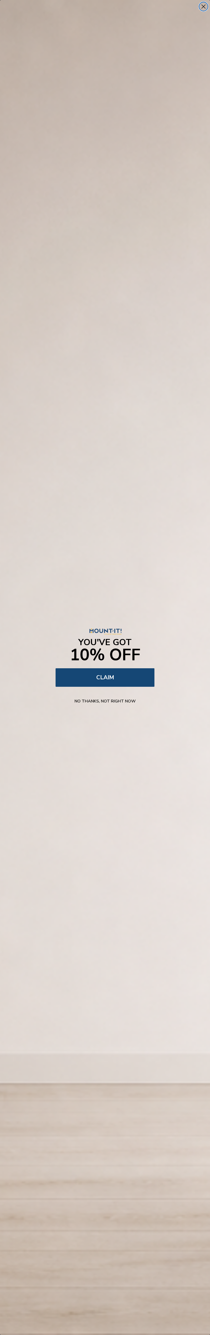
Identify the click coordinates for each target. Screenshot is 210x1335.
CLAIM (105, 677)
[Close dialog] (203, 6)
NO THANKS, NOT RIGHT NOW (105, 701)
